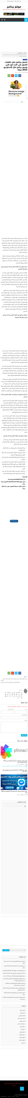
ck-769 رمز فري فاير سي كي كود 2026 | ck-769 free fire (14, 973)
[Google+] (5, 692)
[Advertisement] (14, 37)
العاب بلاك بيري (22, 1015)
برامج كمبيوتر (20, 53)
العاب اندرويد (22, 1010)
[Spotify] (21, 696)
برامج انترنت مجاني (21, 1024)
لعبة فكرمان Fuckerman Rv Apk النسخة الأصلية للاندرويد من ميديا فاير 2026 (15, 984)
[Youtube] (18, 698)
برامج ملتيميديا (22, 1034)
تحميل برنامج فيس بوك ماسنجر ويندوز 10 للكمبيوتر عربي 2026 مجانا (14, 792)
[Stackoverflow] (18, 696)
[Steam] (16, 696)
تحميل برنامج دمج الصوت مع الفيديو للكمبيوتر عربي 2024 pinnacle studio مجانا (15, 761)
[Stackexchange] (19, 696)
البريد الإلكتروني (11, 709)
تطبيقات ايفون (22, 1037)
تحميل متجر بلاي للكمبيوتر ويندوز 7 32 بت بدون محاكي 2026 (14, 962)
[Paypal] (16, 694)
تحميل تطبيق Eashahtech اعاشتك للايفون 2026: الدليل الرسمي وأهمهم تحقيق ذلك (14, 979)
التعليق (25, 720)
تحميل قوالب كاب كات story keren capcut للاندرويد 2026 (14, 967)
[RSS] (10, 694)
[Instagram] (19, 694)
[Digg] (14, 692)
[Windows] (5, 696)
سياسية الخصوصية (4, 1096)
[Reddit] (12, 694)
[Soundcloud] (5, 694)
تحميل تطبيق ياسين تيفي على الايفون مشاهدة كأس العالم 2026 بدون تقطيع (14, 989)
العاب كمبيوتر (22, 1021)
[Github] (7, 692)
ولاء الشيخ (24, 72)
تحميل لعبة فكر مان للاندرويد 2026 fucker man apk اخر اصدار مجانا (13, 998)
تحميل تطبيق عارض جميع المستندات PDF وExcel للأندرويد (14, 970)
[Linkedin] (18, 694)
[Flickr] (9, 692)
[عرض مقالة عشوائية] (2, 20)
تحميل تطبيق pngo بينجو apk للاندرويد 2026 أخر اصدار (14, 976)
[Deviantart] (16, 692)
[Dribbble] (12, 692)
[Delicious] (18, 692)
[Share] (9, 694)
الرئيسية (24, 53)
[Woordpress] (21, 698)
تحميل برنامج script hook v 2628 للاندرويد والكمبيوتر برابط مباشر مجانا (15, 771)
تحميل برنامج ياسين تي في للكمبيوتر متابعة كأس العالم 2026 (14, 993)
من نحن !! (13, 1096)
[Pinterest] (14, 694)
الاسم (26, 709)
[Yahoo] (19, 698)
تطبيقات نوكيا (22, 1040)
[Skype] (7, 694)
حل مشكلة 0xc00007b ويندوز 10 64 (16, 479)
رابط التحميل (13, 521)
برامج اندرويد (22, 1026)
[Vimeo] (9, 696)
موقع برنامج (14, 7)
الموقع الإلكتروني (24, 715)
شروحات (23, 1043)
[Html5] (21, 694)
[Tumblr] (12, 696)
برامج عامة (23, 1029)
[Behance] (19, 692)
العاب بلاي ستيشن (21, 1018)
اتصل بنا (9, 1096)
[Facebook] (10, 692)
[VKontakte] (7, 696)
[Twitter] (10, 696)
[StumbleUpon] (14, 696)
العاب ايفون (22, 1013)
